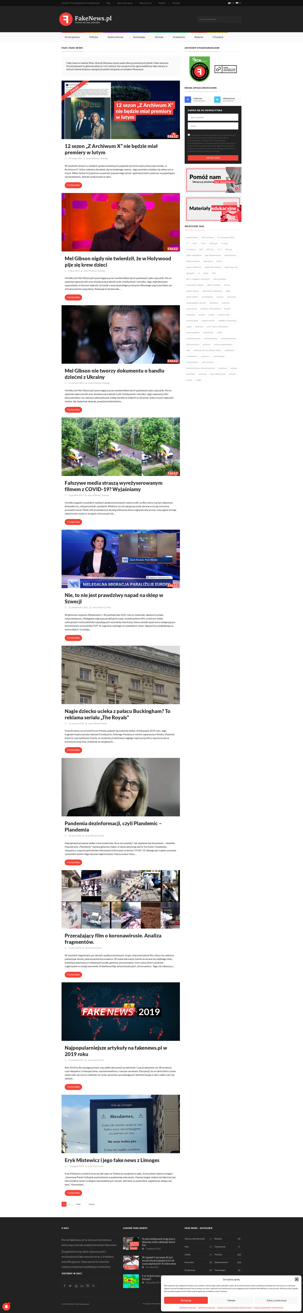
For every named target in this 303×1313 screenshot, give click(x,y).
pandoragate (192, 237)
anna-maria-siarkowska (217, 326)
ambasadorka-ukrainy (196, 303)
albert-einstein (213, 285)
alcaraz (227, 285)
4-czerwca (191, 249)
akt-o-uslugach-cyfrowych (198, 279)
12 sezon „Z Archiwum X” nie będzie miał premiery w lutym (111, 149)
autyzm (232, 374)
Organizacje (227, 1246)
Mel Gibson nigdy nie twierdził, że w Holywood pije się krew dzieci (118, 261)
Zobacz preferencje (276, 1300)
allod (228, 291)
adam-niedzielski (193, 255)
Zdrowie (159, 37)
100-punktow (207, 237)
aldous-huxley (192, 291)
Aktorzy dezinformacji (198, 1238)
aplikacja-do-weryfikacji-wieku (207, 350)
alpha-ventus (192, 297)
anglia (189, 326)
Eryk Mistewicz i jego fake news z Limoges (112, 1160)
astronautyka (192, 362)
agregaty (190, 273)
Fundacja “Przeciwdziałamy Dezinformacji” (81, 3)
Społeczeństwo (115, 37)
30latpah (213, 243)
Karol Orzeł (96, 948)
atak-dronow (208, 362)
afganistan (208, 261)
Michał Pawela (100, 723)
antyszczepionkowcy (223, 344)
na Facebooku (199, 101)
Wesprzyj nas (146, 3)
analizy (211, 314)
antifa (219, 332)
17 (187, 243)
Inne (198, 1246)
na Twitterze (228, 101)
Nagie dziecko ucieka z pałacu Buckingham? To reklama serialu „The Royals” (117, 714)
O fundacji (218, 37)
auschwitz (190, 374)
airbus (205, 273)
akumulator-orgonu (195, 285)
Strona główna (72, 37)
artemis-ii (205, 356)
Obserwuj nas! (229, 98)
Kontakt (176, 3)
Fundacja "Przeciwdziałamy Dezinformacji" (161, 1303)
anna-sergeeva (193, 332)
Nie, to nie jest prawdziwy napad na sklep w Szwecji (114, 598)
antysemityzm (192, 344)
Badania (199, 37)
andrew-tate (223, 314)
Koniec (92, 1204)
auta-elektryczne (218, 374)
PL (240, 3)
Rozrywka (198, 1262)
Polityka (93, 37)
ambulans (214, 303)
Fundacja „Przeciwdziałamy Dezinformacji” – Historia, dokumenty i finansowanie (250, 1307)
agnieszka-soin (231, 267)
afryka (219, 261)
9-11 (219, 249)
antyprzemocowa (228, 338)
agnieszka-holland (213, 267)
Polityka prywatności (187, 1307)
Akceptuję (186, 1300)
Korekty (162, 3)
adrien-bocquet (193, 261)
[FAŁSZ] (121, 109)
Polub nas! (197, 98)
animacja (199, 326)
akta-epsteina (219, 279)
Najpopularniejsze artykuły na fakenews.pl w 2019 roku (116, 1051)
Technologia (139, 37)
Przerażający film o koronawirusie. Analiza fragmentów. (113, 938)
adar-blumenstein (213, 255)
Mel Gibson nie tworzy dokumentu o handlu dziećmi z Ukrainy (114, 373)
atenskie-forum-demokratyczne (200, 368)
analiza (202, 314)
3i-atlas (224, 243)
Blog (108, 3)
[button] (296, 1279)
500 (201, 249)
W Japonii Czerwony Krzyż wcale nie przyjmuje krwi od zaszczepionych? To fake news (159, 1260)
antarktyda (208, 332)
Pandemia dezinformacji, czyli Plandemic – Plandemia (113, 826)
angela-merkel (208, 320)
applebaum (230, 350)
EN (232, 3)
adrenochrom (230, 255)
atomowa (222, 368)
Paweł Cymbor (104, 607)
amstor (227, 308)
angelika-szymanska (227, 320)
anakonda (190, 314)
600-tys (210, 249)
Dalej (78, 1204)
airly (214, 273)
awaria (189, 380)
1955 (194, 243)
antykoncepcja (210, 338)
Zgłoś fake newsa (125, 3)
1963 (203, 243)
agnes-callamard (193, 267)
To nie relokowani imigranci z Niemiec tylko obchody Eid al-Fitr (159, 1242)
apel (188, 350)
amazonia (231, 297)
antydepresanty (193, 338)
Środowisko (179, 37)
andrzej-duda (192, 320)
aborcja (228, 249)
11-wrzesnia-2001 (225, 237)
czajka (199, 380)
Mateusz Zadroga (100, 158)
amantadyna (207, 297)
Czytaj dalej (73, 185)
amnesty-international (210, 308)
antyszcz (207, 344)
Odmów (231, 1300)
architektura (191, 356)
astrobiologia (219, 356)
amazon (219, 297)
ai (198, 273)
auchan (233, 368)
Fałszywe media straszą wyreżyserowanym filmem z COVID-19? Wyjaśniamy (114, 486)
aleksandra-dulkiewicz (212, 291)
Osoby (198, 1254)
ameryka (226, 303)
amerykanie (191, 308)
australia (203, 374)
